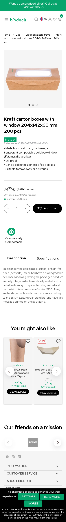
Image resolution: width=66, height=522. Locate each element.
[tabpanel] (33, 79)
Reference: (11, 143)
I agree (33, 503)
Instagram (13, 457)
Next (56, 371)
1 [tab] (30, 106)
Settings (28, 496)
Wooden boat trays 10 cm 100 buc (48, 371)
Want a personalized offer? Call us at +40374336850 (33, 5)
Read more (52, 496)
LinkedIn (19, 457)
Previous (9, 371)
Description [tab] (16, 258)
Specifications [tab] (48, 258)
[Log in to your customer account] (49, 19)
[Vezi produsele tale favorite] (54, 19)
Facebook (7, 457)
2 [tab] (34, 106)
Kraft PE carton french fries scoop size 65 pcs (18, 373)
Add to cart (50, 208)
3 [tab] (38, 106)
